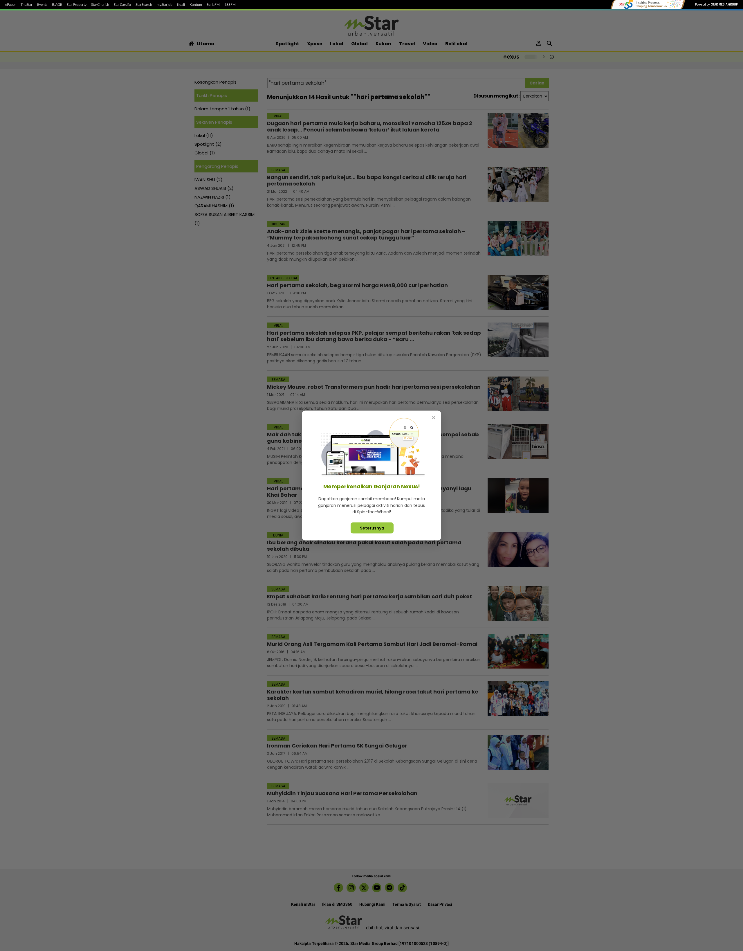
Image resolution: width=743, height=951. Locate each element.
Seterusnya (372, 528)
